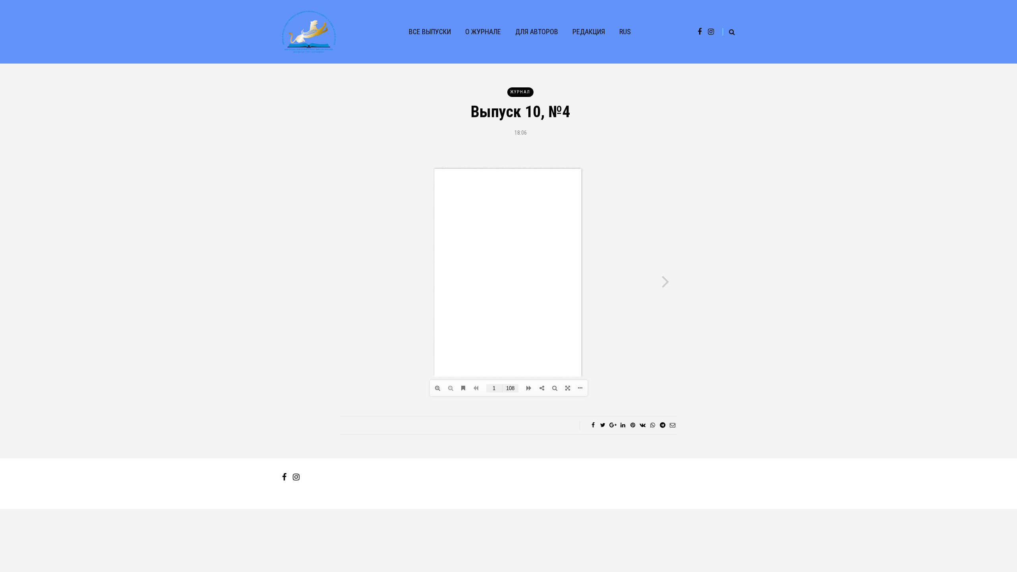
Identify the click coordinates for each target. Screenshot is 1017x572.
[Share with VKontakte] (643, 425)
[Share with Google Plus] (613, 425)
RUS (625, 31)
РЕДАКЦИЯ (588, 31)
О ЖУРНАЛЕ (483, 31)
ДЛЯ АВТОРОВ (536, 31)
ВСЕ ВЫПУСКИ (430, 31)
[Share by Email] (672, 425)
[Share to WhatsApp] (652, 425)
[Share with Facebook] (593, 425)
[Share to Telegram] (662, 425)
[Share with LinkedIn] (623, 425)
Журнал (520, 92)
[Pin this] (633, 425)
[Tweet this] (603, 425)
